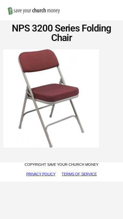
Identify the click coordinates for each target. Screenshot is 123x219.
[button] (113, 4)
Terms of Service (79, 174)
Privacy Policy (40, 174)
